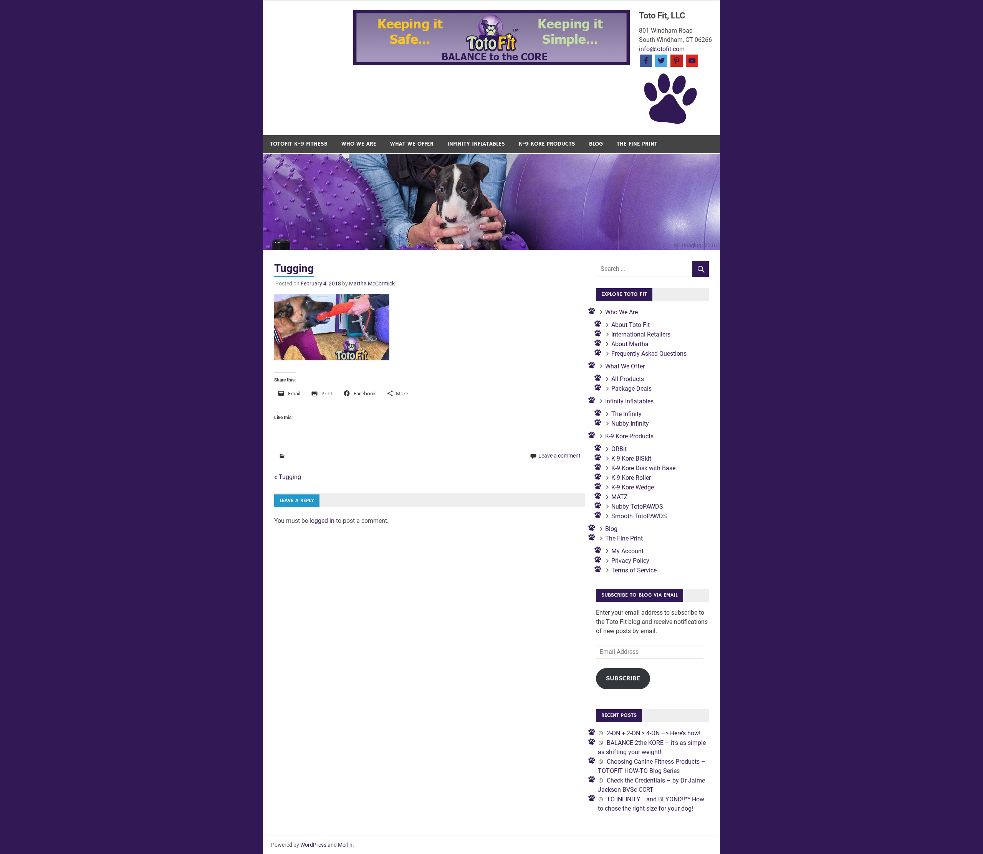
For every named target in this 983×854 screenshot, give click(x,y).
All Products (627, 379)
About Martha (630, 344)
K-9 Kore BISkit (631, 458)
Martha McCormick (372, 283)
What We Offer (412, 144)
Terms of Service (634, 570)
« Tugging (287, 477)
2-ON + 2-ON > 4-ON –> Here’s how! (653, 733)
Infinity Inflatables (476, 144)
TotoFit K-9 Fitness (299, 144)
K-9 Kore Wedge (632, 487)
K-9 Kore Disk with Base (643, 468)
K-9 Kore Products (547, 144)
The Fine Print (637, 144)
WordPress (313, 845)
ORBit (619, 449)
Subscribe (623, 678)
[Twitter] (661, 60)
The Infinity (626, 414)
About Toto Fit (630, 324)
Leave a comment (559, 456)
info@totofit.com (662, 49)
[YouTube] (692, 60)
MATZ (619, 497)
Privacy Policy (630, 560)
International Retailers (640, 334)
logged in (321, 520)
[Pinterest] (676, 60)
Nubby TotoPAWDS (637, 506)
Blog (596, 144)
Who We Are (358, 144)
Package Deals (631, 388)
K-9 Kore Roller (631, 477)
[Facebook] (646, 60)
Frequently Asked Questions (649, 353)
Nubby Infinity (630, 423)
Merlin (345, 845)
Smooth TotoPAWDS (639, 516)
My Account (627, 551)
